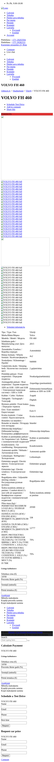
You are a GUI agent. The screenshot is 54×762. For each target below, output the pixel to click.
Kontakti (10, 25)
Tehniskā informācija (16, 327)
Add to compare (14, 107)
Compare (5, 759)
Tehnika (10, 15)
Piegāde (10, 23)
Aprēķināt (5, 595)
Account (10, 35)
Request (5, 726)
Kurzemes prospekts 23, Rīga (14, 45)
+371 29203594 (19, 40)
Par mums (11, 20)
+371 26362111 (18, 42)
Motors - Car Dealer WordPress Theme (25, 632)
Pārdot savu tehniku (15, 18)
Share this (11, 109)
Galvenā (10, 13)
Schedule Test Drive (15, 104)
